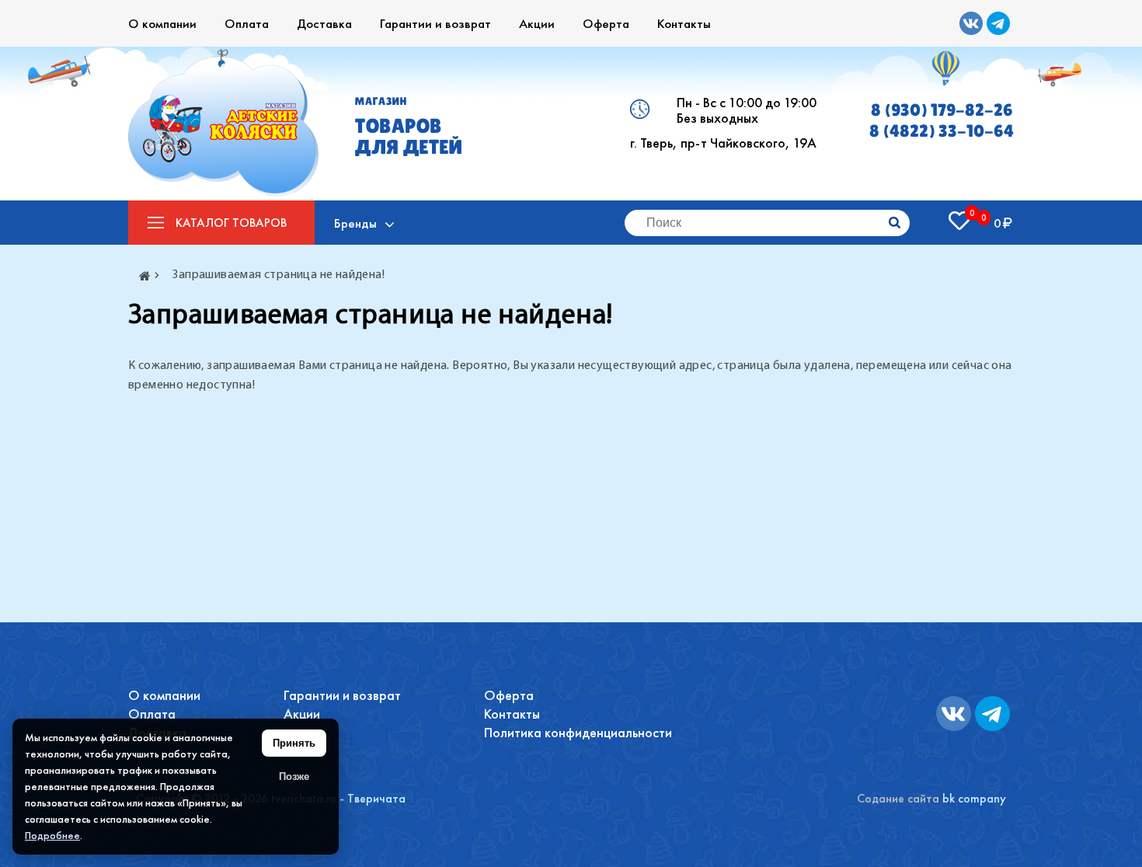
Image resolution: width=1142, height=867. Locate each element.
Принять (294, 743)
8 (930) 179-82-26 (942, 110)
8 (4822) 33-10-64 (941, 131)
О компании (162, 23)
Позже (294, 776)
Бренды (355, 223)
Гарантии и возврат (435, 23)
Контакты (684, 23)
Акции (537, 23)
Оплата (247, 23)
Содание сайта (898, 798)
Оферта (606, 23)
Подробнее (52, 835)
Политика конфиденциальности (578, 732)
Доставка (324, 23)
